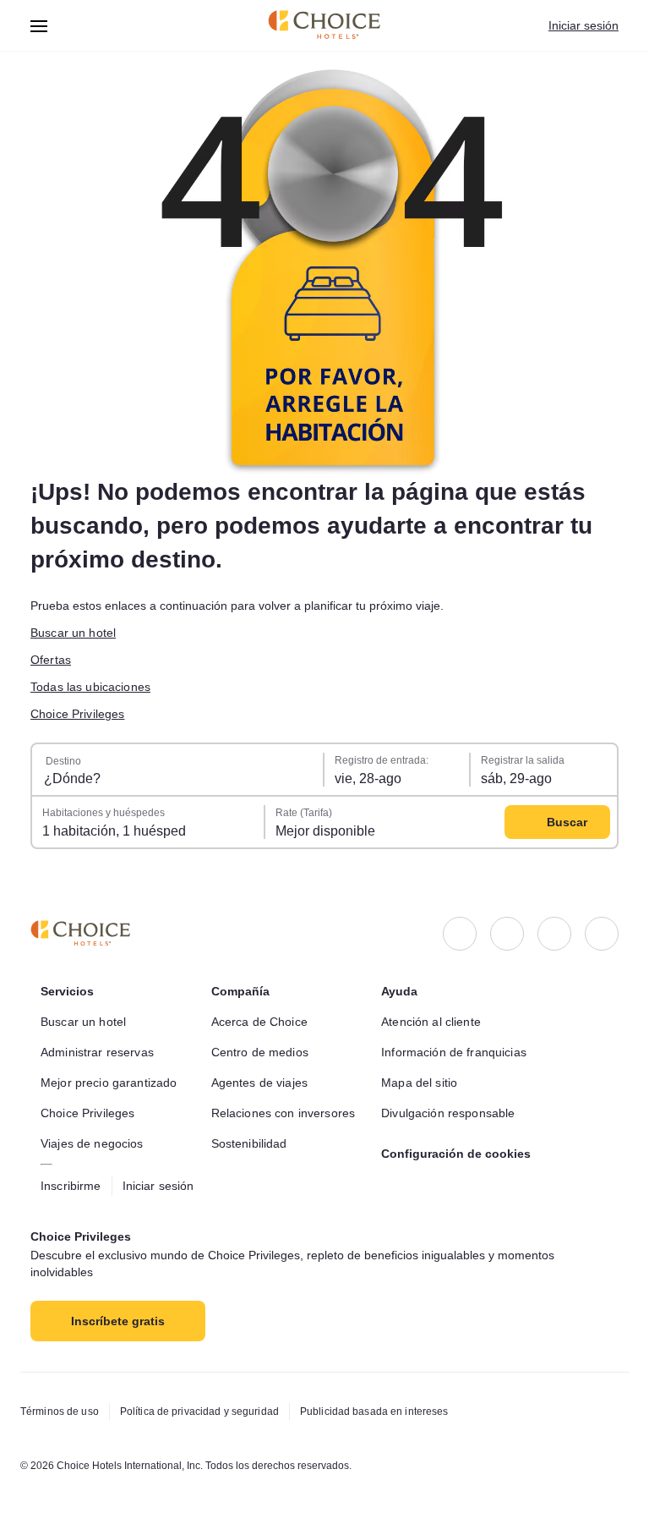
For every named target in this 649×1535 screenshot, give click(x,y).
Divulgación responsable (448, 1113)
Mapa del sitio (419, 1082)
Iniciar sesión (583, 25)
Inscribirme (71, 1185)
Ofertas (50, 659)
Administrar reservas (97, 1052)
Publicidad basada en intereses (374, 1411)
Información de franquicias (453, 1052)
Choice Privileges (77, 714)
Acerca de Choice (259, 1021)
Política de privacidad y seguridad (199, 1411)
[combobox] (178, 769)
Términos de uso (59, 1411)
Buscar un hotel (73, 632)
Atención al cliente (431, 1021)
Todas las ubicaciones (90, 686)
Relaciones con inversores (283, 1113)
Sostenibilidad (249, 1143)
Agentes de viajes (259, 1082)
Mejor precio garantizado (109, 1082)
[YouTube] (601, 933)
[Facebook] (459, 933)
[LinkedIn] (554, 933)
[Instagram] (507, 933)
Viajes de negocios (92, 1143)
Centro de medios (259, 1052)
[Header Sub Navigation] (39, 26)
